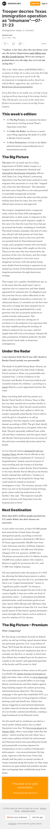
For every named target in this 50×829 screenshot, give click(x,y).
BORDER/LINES (7, 35)
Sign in (44, 3)
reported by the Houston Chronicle (19, 173)
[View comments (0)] (13, 43)
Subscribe (35, 3)
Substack (12, 823)
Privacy (43, 808)
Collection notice (28, 811)
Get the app (37, 817)
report (5, 387)
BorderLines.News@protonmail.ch (17, 87)
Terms (17, 811)
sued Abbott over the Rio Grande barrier (24, 55)
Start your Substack (18, 817)
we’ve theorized (39, 677)
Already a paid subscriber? (25, 793)
